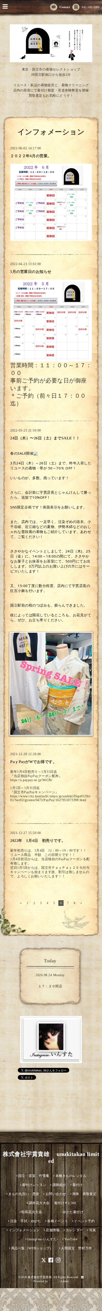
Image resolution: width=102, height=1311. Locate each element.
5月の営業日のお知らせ (30, 272)
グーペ (53, 1281)
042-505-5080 (90, 7)
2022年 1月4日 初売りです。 (37, 841)
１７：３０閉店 (50, 986)
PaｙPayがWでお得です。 (33, 762)
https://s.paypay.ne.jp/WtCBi (31, 780)
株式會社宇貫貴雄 (39, 1277)
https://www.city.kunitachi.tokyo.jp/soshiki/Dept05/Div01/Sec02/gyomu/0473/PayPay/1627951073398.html (50, 798)
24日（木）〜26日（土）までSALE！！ (45, 438)
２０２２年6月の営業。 (30, 156)
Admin (64, 1281)
